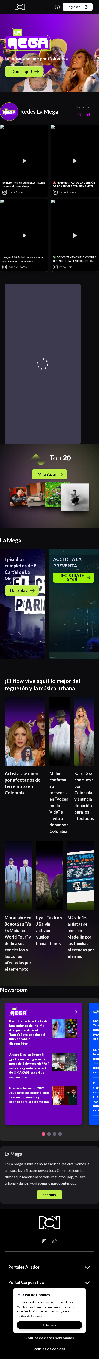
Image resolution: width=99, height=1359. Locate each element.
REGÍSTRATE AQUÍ (71, 577)
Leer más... (49, 1194)
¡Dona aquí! (21, 71)
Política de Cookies (29, 1316)
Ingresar (73, 7)
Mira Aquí (47, 474)
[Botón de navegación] (43, 1134)
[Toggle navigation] (8, 7)
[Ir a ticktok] (44, 1241)
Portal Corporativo (26, 1282)
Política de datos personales (49, 1338)
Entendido (49, 1325)
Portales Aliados (24, 1267)
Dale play (19, 590)
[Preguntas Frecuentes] (57, 7)
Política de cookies (50, 1349)
